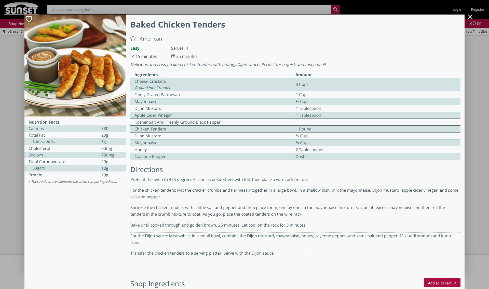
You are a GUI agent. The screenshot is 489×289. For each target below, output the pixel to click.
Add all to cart (440, 283)
